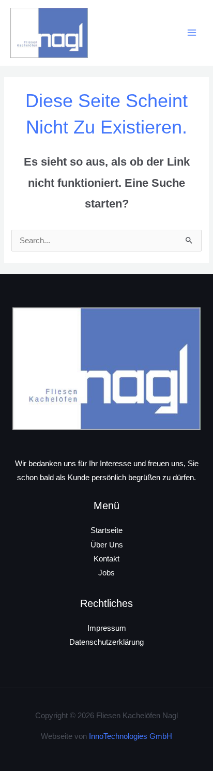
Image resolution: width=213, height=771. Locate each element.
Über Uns (106, 545)
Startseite (106, 530)
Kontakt (106, 559)
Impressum (106, 628)
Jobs (106, 573)
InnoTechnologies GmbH (130, 736)
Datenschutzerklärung (106, 642)
